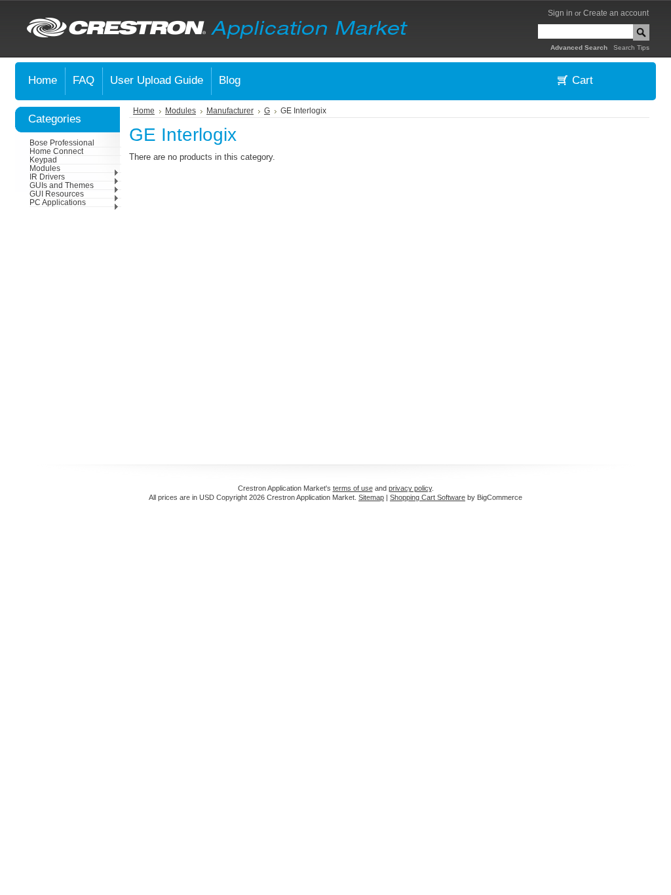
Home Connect (56, 151)
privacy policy (410, 488)
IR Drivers (47, 177)
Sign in (560, 13)
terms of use (353, 488)
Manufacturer (230, 111)
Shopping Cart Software (427, 497)
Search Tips (631, 47)
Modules (44, 168)
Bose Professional (61, 143)
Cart (582, 80)
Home (144, 111)
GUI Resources (56, 194)
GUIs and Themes (61, 185)
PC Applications (57, 202)
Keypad (43, 160)
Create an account (616, 13)
